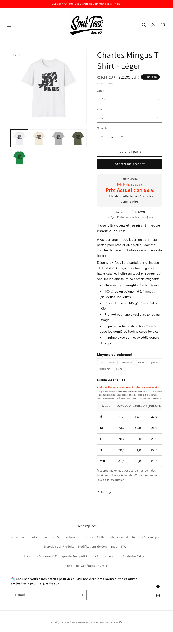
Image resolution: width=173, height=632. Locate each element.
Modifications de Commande (97, 546)
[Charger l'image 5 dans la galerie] (19, 158)
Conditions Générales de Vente (86, 566)
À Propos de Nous (106, 556)
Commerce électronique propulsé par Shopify (97, 622)
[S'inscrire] (81, 595)
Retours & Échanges (145, 537)
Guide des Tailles (134, 556)
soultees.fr (65, 622)
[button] (9, 25)
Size (99, 109)
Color (100, 90)
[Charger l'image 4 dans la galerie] (78, 138)
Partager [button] (107, 492)
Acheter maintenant (130, 164)
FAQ (123, 546)
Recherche (18, 537)
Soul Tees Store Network (60, 537)
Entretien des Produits (58, 546)
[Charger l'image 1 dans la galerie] (19, 138)
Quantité (102, 128)
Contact (34, 537)
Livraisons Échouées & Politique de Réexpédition (57, 556)
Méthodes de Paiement (112, 537)
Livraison (87, 537)
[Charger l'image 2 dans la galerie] (39, 138)
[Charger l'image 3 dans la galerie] (58, 138)
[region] (129, 434)
